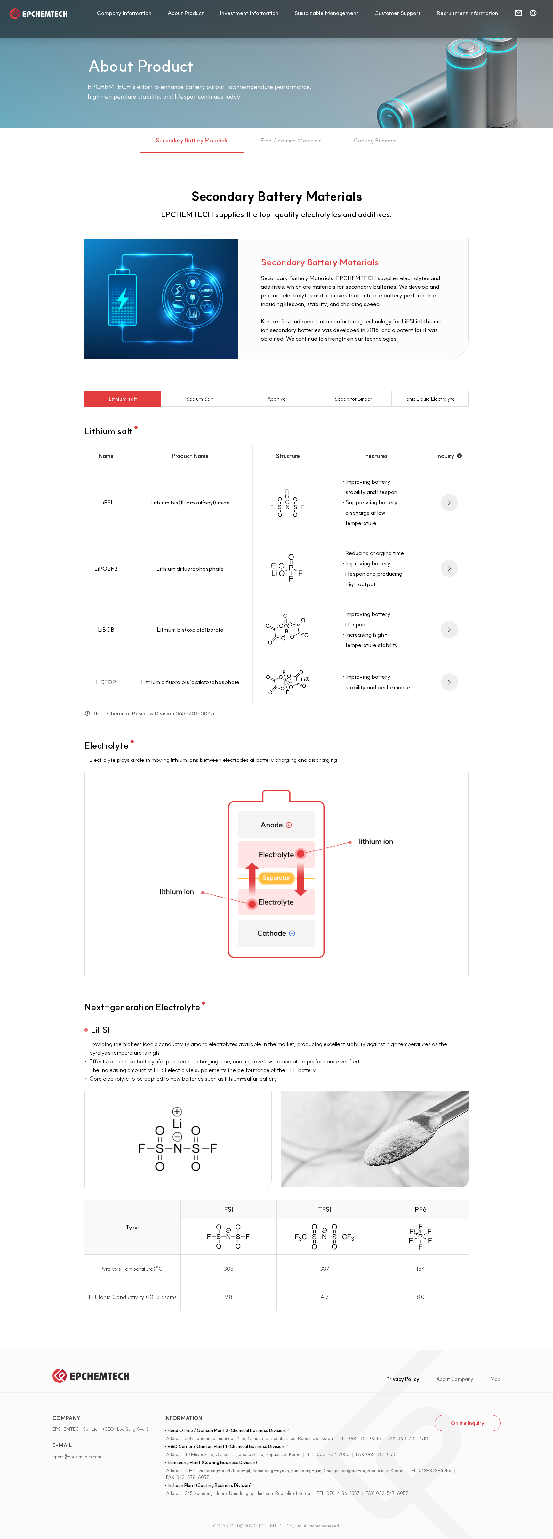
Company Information (124, 13)
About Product (185, 13)
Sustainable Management (326, 13)
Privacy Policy (402, 1379)
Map (495, 1379)
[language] (533, 13)
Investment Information (249, 13)
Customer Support (397, 13)
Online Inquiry (467, 1423)
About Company (454, 1379)
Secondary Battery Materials (192, 140)
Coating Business (376, 140)
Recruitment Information (467, 13)
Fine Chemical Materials (291, 140)
